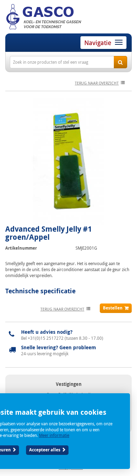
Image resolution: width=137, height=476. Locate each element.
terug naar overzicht (97, 83)
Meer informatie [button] (54, 435)
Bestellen (113, 308)
